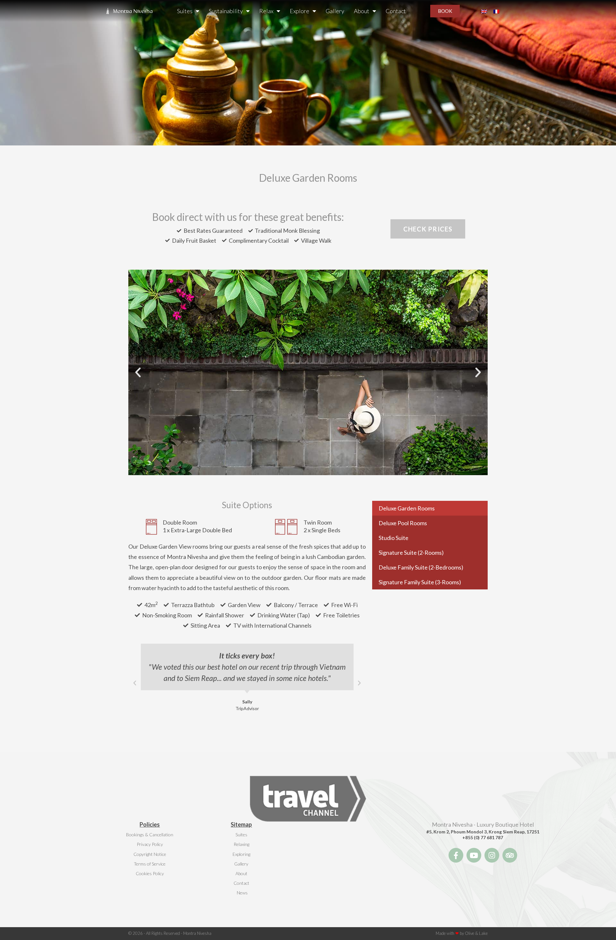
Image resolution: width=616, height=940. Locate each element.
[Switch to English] (484, 11)
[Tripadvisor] (509, 855)
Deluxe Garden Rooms (407, 508)
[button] (138, 372)
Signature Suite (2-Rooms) (411, 552)
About (361, 10)
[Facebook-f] (456, 855)
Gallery (335, 10)
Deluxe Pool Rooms (403, 523)
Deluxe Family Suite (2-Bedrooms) (421, 567)
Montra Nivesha (197, 933)
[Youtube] (473, 855)
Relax (266, 10)
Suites (185, 10)
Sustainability (226, 10)
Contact (396, 10)
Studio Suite (393, 537)
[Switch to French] (496, 11)
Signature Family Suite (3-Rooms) (420, 582)
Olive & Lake (476, 933)
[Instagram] (491, 855)
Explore (299, 10)
